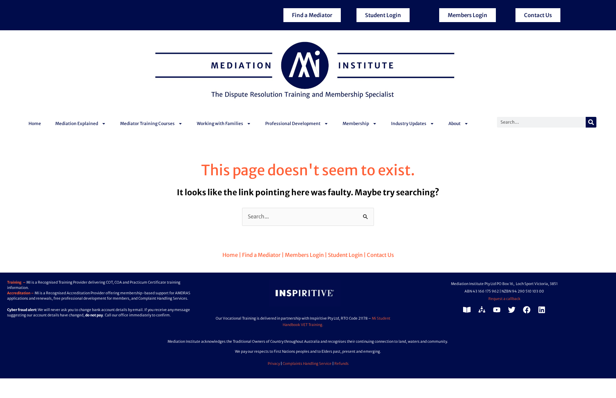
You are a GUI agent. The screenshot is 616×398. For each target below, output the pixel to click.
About (454, 123)
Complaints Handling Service (307, 363)
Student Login (345, 255)
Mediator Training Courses (147, 123)
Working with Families (220, 123)
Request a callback (504, 298)
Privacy (274, 363)
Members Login (304, 255)
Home (35, 123)
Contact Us (380, 255)
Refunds (341, 363)
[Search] (591, 122)
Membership (356, 123)
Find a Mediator (261, 255)
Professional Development (292, 123)
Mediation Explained (76, 123)
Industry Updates (408, 123)
